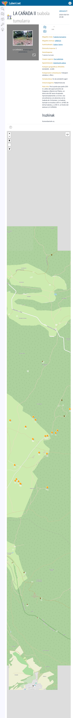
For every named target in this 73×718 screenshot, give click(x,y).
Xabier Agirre (58, 45)
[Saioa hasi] (2, 26)
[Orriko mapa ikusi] (45, 27)
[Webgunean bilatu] (2, 11)
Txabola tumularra (59, 37)
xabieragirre (62, 11)
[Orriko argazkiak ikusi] (45, 31)
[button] (47, 454)
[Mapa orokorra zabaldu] (2, 16)
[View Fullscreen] (9, 144)
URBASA (58, 41)
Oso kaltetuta (58, 59)
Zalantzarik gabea (59, 63)
